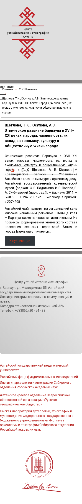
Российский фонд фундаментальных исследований (39, 377)
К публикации (20, 241)
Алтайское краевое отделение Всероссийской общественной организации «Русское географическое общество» (35, 399)
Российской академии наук (20, 429)
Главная (7, 89)
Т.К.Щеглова (28, 89)
